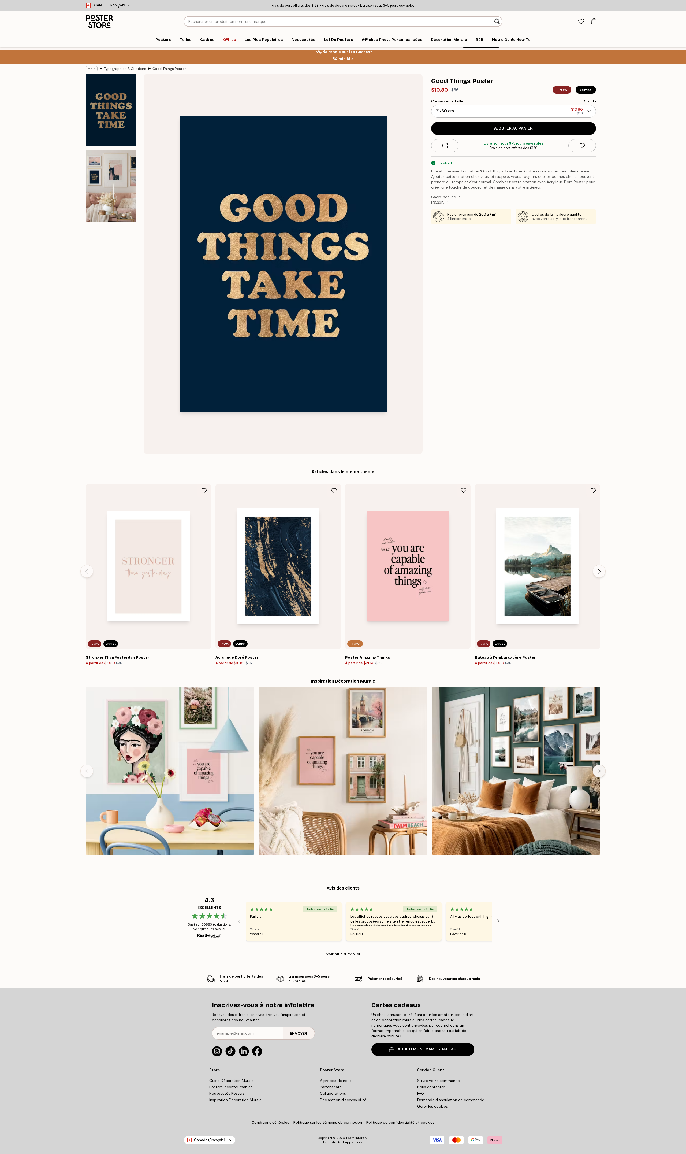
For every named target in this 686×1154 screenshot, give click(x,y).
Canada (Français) (209, 1140)
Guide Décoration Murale (231, 1080)
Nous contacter (431, 1087)
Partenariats (330, 1087)
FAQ (420, 1093)
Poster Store (355, 1138)
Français (117, 5)
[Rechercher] (497, 21)
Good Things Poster (169, 69)
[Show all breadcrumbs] (92, 68)
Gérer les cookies (432, 1106)
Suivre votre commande (438, 1080)
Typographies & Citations (125, 69)
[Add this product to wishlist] (582, 145)
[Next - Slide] (599, 571)
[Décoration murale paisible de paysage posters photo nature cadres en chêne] (516, 771)
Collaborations (333, 1093)
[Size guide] (445, 145)
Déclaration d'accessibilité (343, 1099)
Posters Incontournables (230, 1087)
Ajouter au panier (513, 128)
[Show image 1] (111, 110)
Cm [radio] (585, 101)
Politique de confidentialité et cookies (400, 1122)
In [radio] (594, 101)
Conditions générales (270, 1122)
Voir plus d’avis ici (343, 954)
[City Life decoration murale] (343, 771)
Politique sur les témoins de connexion (327, 1122)
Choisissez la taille (447, 101)
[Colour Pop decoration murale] (170, 771)
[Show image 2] (111, 186)
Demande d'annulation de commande (450, 1099)
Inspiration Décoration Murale (235, 1099)
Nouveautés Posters (227, 1093)
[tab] (581, 21)
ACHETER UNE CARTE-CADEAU (427, 1049)
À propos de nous (336, 1080)
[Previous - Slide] (86, 571)
